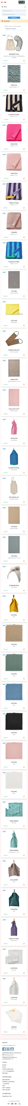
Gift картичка (5, 1083)
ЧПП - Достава (6, 1089)
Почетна (7, 26)
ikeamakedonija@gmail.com (9, 1045)
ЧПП (3, 1085)
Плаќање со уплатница (8, 1081)
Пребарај (14, 17)
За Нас (4, 1067)
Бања (11, 26)
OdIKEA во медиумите (8, 1071)
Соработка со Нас (7, 1096)
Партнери (5, 1073)
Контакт (4, 1065)
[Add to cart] (24, 60)
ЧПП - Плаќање (6, 1087)
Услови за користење (7, 1069)
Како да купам (6, 1079)
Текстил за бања (17, 26)
